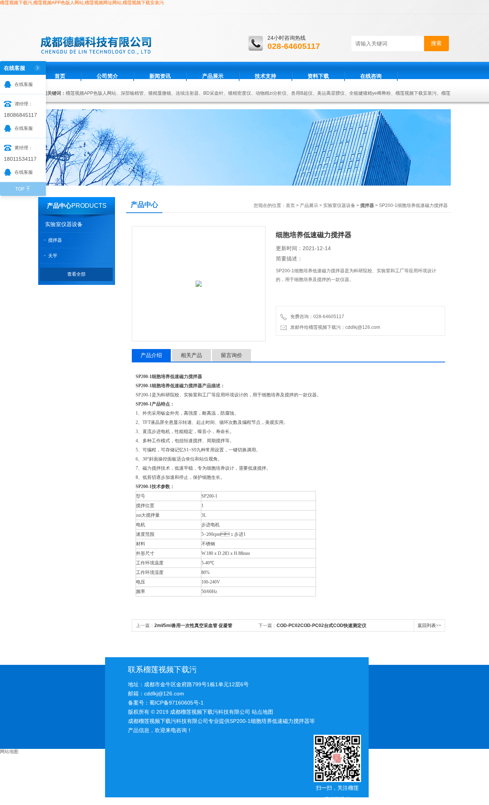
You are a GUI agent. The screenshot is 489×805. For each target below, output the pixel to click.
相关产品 (191, 355)
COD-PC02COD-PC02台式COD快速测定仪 (321, 625)
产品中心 (59, 205)
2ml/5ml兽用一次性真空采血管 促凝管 (193, 625)
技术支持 (265, 76)
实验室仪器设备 (64, 224)
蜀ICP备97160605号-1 (176, 703)
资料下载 (318, 76)
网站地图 (9, 751)
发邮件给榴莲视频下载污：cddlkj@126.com (334, 327)
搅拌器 (55, 240)
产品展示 (212, 76)
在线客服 (24, 84)
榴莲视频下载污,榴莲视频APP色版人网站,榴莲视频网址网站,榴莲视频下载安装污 (82, 2)
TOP (19, 189)
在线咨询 (371, 76)
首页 (60, 76)
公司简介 (107, 76)
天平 (52, 256)
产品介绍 (151, 355)
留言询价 (231, 355)
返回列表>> (429, 625)
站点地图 (262, 712)
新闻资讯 (160, 76)
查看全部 (76, 274)
